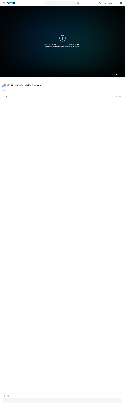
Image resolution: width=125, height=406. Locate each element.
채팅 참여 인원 (116, 96)
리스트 (12, 90)
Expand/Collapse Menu (4, 3)
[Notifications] (105, 3)
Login (110, 3)
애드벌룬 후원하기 (8, 395)
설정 (120, 96)
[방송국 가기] (4, 85)
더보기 (121, 85)
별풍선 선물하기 (4, 395)
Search (78, 3)
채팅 (4, 90)
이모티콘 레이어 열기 (119, 400)
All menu (121, 3)
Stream (100, 3)
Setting (116, 3)
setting (113, 74)
